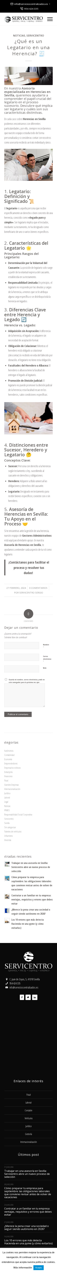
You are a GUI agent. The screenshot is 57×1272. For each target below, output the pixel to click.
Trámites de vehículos (12, 831)
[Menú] (48, 19)
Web (44, 668)
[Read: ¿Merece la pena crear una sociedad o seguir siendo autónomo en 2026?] (7, 911)
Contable (28, 1110)
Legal (6, 801)
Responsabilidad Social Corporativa (18, 814)
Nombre (46, 646)
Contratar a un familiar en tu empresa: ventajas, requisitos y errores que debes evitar (32, 899)
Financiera (8, 776)
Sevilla (7, 823)
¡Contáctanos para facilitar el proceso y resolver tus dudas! (29, 567)
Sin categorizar (10, 827)
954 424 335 (31, 8)
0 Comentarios (38, 587)
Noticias (19, 35)
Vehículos (28, 1118)
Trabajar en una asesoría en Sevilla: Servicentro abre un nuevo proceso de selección (30, 867)
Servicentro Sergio (31, 592)
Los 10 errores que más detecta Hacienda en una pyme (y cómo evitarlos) (27, 923)
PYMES (7, 810)
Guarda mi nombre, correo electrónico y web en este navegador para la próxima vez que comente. (27, 682)
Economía (8, 759)
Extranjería (8, 772)
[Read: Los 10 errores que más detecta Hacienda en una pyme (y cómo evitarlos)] (7, 921)
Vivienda (7, 840)
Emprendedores (10, 763)
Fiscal (6, 780)
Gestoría (28, 1134)
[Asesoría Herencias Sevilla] (28, 76)
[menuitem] (29, 4)
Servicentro (35, 35)
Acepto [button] (38, 1267)
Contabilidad (9, 754)
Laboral (7, 797)
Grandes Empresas (11, 784)
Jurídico (7, 793)
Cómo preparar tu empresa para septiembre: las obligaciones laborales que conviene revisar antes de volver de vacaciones (27, 1192)
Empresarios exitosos (12, 767)
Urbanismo (8, 835)
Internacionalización (12, 789)
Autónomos (8, 750)
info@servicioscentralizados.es (31, 4)
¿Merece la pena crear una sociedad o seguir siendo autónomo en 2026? (26, 1227)
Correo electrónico (47, 659)
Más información (22, 1267)
